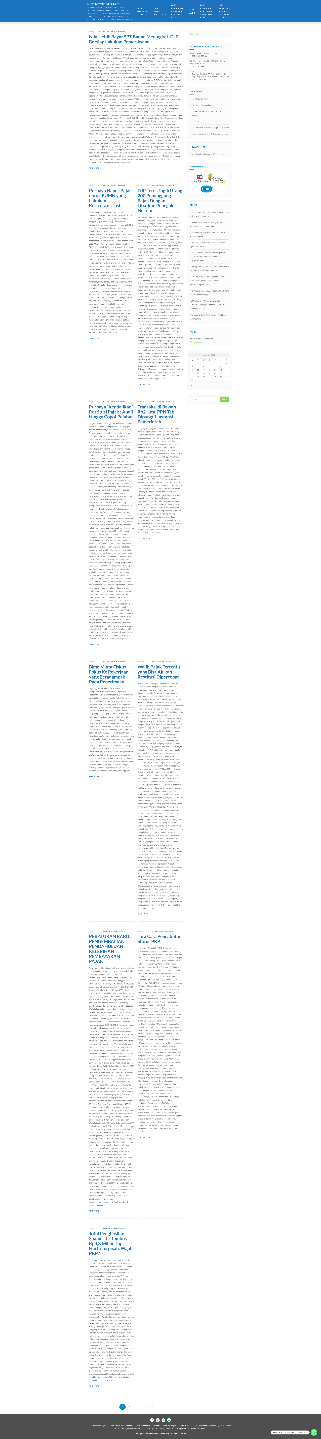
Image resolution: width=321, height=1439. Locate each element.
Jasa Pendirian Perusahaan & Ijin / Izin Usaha (210, 127)
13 (209, 370)
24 (192, 376)
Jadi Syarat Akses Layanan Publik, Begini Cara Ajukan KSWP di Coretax (209, 214)
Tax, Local (106, 31)
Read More (94, 168)
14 (215, 370)
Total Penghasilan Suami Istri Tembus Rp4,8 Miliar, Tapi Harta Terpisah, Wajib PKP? (111, 1243)
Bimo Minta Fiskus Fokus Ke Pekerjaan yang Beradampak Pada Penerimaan (108, 674)
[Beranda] (193, 34)
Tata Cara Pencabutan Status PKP (159, 939)
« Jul (191, 386)
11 (198, 370)
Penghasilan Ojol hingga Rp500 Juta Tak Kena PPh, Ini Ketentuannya (209, 293)
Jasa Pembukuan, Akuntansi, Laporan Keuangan (205, 113)
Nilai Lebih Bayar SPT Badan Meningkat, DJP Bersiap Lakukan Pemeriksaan (133, 39)
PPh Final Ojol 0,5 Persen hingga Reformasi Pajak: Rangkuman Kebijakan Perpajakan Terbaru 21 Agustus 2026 (208, 281)
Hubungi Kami (180, 1429)
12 (204, 370)
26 (204, 376)
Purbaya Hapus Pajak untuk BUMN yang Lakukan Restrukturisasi (110, 198)
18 (198, 373)
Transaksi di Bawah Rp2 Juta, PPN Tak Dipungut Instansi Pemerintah (157, 414)
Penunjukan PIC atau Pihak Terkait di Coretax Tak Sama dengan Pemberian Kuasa (209, 269)
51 (143, 1406)
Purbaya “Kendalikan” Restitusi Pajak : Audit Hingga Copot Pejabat (111, 411)
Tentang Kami (164, 1429)
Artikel (193, 1429)
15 (221, 370)
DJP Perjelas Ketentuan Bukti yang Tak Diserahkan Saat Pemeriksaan (206, 224)
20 (209, 373)
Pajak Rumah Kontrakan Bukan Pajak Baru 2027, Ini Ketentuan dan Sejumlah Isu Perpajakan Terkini (207, 256)
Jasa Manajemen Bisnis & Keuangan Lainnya (209, 134)
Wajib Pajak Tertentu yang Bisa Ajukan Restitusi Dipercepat (159, 671)
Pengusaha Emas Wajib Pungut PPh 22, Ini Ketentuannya (207, 317)
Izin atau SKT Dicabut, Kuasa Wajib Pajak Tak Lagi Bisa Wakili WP (208, 244)
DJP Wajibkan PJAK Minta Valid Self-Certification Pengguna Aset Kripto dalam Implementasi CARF (206, 305)
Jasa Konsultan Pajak (199, 99)
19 (204, 373)
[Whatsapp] (314, 1432)
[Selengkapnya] (219, 154)
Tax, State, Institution (118, 31)
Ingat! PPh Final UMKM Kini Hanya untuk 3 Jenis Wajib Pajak (207, 234)
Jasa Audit (195, 121)
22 (221, 373)
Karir (203, 1429)
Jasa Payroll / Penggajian (201, 105)
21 (215, 373)
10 (192, 370)
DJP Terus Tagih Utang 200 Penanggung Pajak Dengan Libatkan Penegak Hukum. (160, 200)
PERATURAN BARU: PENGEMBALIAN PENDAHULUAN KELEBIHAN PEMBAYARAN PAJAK (109, 949)
